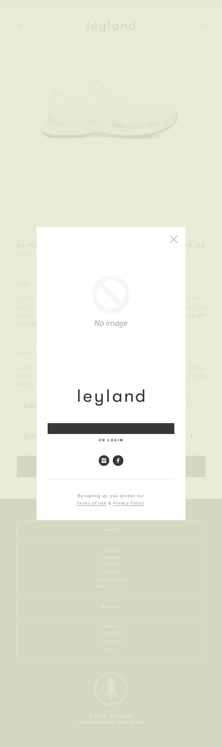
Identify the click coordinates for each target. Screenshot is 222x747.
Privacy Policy (128, 503)
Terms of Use (92, 503)
